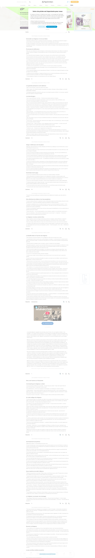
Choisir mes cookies (42, 26)
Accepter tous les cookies (51, 26)
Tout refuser (47, 29)
